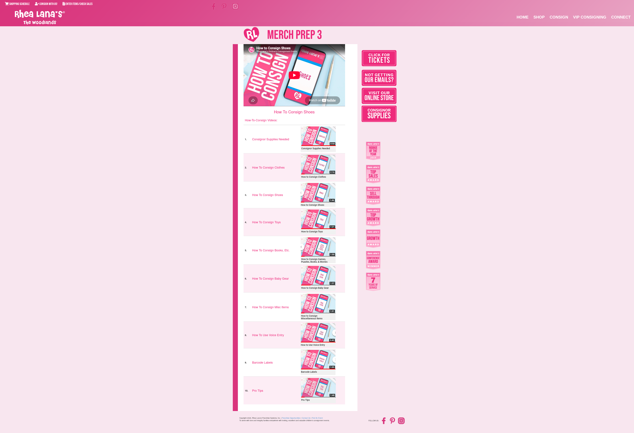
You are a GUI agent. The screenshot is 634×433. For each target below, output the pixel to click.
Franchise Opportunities (291, 418)
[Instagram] (235, 6)
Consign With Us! (48, 4)
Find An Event (317, 418)
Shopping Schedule (19, 4)
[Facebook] (214, 6)
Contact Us (306, 418)
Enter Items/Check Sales (78, 4)
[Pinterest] (224, 6)
